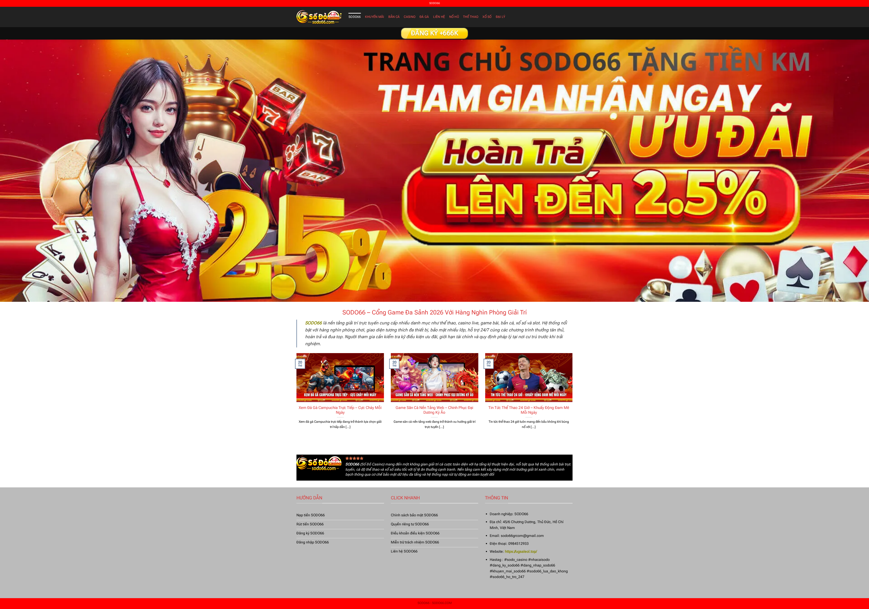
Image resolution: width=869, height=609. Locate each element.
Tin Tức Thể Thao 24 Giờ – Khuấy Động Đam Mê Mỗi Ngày (528, 410)
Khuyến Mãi (374, 17)
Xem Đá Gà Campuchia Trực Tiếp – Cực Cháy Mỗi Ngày (340, 410)
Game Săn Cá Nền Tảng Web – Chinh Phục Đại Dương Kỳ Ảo (434, 410)
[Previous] (295, 397)
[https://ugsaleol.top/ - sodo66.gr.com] (319, 17)
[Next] (573, 397)
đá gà (424, 17)
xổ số (487, 17)
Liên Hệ (439, 17)
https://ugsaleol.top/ (521, 551)
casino (409, 17)
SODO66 (355, 17)
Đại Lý (500, 17)
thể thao (470, 17)
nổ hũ (454, 17)
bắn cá (394, 17)
